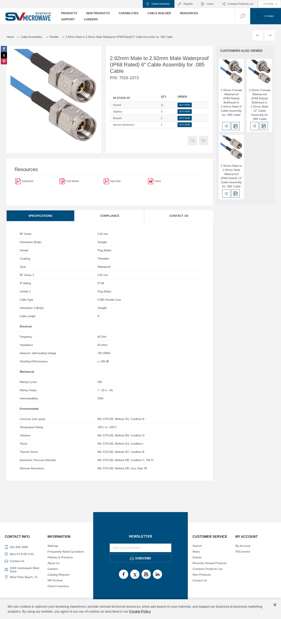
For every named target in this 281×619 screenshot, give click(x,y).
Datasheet (27, 181)
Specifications (40, 215)
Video (157, 181)
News (196, 551)
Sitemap (53, 545)
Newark (117, 118)
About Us (53, 563)
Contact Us (179, 215)
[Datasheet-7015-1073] (18, 181)
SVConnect (242, 551)
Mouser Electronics (124, 124)
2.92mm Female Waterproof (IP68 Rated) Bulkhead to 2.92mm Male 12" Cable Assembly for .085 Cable (259, 104)
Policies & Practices (60, 557)
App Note (115, 181)
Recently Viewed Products (209, 563)
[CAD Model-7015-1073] (62, 181)
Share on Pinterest (4, 61)
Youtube (146, 574)
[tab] (40, 215)
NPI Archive (55, 580)
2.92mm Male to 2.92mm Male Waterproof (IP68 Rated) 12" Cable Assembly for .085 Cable (231, 176)
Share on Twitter (4, 55)
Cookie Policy (140, 611)
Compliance (109, 215)
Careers (53, 568)
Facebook (123, 574)
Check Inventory (161, 3)
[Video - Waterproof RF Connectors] (150, 181)
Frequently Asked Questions (66, 551)
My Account (242, 545)
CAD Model (72, 181)
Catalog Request (58, 574)
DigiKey (117, 111)
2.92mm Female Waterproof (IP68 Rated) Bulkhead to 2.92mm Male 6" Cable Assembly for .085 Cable (231, 102)
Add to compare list (192, 140)
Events (197, 557)
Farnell (117, 105)
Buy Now (184, 105)
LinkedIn (157, 574)
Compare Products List (240, 3)
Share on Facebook (4, 49)
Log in (210, 3)
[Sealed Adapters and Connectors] (106, 181)
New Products (202, 574)
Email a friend (203, 140)
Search (197, 545)
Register (188, 3)
